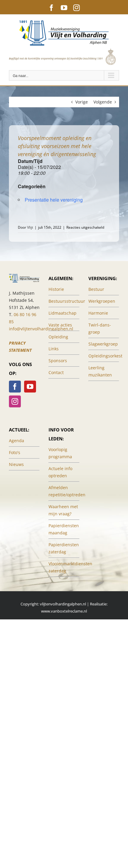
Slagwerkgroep (103, 344)
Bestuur (96, 289)
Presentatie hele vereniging (54, 199)
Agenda (16, 440)
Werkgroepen (101, 301)
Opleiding (58, 337)
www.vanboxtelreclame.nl (64, 611)
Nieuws (16, 464)
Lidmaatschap (63, 313)
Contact (56, 372)
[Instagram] (15, 401)
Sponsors (58, 360)
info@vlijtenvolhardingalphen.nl (41, 329)
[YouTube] (30, 387)
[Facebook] (15, 387)
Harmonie (98, 313)
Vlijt (30, 227)
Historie (56, 289)
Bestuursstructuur (67, 301)
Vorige (81, 102)
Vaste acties (60, 325)
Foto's (14, 452)
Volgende (102, 102)
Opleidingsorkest (105, 356)
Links (54, 348)
